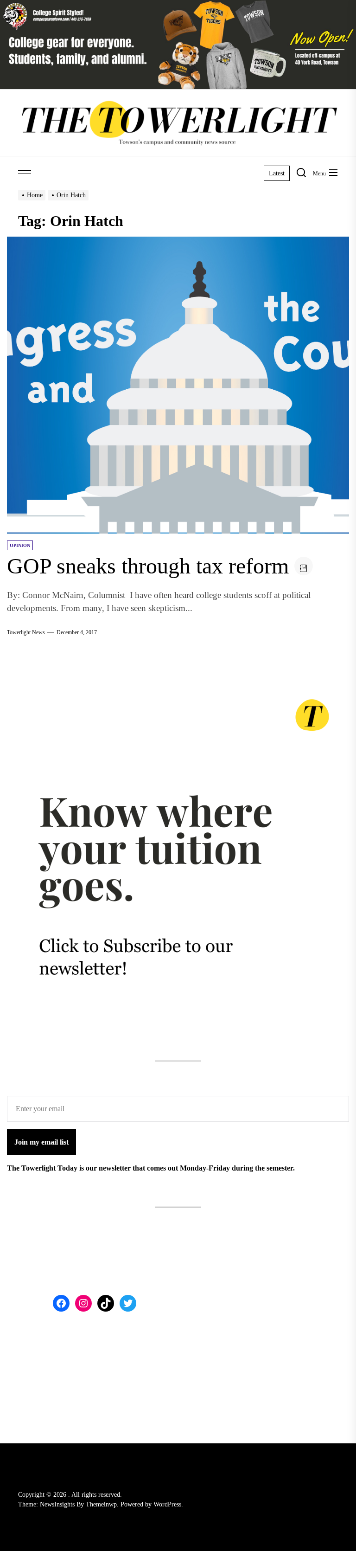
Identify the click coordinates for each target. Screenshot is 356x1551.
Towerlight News (26, 632)
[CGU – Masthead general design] (178, 5)
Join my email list (41, 1142)
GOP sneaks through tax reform (148, 565)
